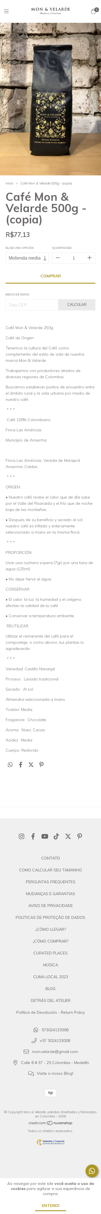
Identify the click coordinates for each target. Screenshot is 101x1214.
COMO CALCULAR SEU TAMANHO (50, 870)
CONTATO (50, 858)
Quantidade (62, 248)
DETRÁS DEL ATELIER (50, 1000)
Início (9, 183)
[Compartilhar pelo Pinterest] (41, 765)
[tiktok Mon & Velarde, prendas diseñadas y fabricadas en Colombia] (56, 836)
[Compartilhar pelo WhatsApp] (10, 765)
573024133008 (55, 1029)
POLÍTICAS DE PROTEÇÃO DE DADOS (50, 917)
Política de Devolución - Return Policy (50, 1012)
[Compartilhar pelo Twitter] (31, 765)
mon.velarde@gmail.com (55, 1051)
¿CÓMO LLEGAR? (50, 929)
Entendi (50, 1205)
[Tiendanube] (50, 1124)
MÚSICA (50, 964)
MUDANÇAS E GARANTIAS (50, 893)
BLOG (50, 988)
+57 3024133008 (55, 1040)
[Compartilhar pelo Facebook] (20, 765)
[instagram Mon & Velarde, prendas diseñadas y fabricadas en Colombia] (21, 836)
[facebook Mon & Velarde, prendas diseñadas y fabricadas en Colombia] (33, 836)
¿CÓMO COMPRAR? (50, 941)
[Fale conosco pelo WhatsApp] (92, 1171)
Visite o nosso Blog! (55, 1073)
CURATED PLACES (50, 953)
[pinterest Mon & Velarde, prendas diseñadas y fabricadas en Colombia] (79, 836)
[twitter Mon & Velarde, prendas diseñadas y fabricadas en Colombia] (68, 836)
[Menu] (9, 11)
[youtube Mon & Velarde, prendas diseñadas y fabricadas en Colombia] (45, 836)
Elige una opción (20, 248)
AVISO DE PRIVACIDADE (50, 905)
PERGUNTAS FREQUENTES (50, 881)
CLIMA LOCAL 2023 (50, 976)
